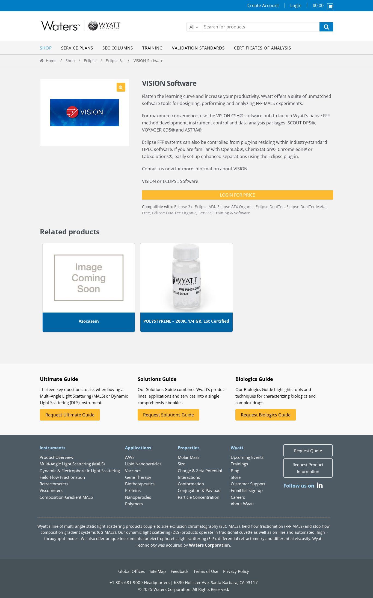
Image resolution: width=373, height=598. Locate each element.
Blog (235, 470)
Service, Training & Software (224, 212)
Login (295, 5)
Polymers (134, 503)
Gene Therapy (138, 477)
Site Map (158, 571)
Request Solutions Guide (168, 415)
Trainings (239, 463)
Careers (238, 497)
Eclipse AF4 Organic (235, 206)
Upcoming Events (247, 457)
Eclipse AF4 (205, 206)
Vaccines (133, 470)
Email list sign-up (247, 490)
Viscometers (51, 490)
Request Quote (308, 450)
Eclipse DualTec (270, 206)
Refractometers (54, 483)
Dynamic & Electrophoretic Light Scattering (80, 470)
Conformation (191, 483)
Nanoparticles (138, 497)
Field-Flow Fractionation (62, 477)
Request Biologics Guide (266, 415)
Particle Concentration (198, 497)
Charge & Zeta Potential (200, 470)
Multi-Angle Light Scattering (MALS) (72, 463)
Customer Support (248, 483)
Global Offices (131, 571)
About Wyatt (242, 503)
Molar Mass (188, 457)
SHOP (46, 48)
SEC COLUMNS (117, 48)
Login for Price (237, 195)
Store (236, 477)
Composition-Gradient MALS (66, 497)
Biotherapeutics (140, 483)
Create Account (263, 5)
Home (51, 60)
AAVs (129, 457)
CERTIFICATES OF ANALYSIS (262, 48)
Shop (70, 60)
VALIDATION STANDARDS (198, 48)
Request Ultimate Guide (69, 415)
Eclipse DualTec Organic (174, 212)
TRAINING (152, 48)
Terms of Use (205, 571)
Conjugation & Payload (199, 490)
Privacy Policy (236, 571)
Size (181, 463)
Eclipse (90, 60)
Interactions (189, 477)
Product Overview (56, 457)
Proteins (133, 490)
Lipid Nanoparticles (143, 463)
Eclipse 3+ (115, 60)
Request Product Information (307, 468)
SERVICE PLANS (77, 48)
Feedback (179, 571)
